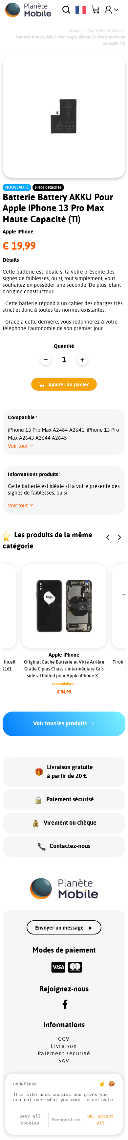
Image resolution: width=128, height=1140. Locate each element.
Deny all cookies (29, 1120)
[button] (64, 384)
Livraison (64, 1046)
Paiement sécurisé (64, 1053)
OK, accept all (100, 1120)
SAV (63, 1060)
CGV (64, 1039)
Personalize (66, 1120)
